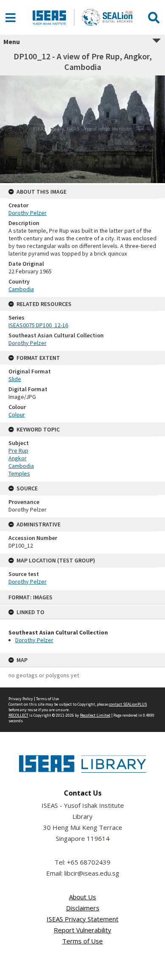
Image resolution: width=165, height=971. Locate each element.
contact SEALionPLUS (128, 704)
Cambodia (21, 289)
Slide (14, 379)
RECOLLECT (18, 715)
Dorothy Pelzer (34, 640)
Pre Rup (18, 450)
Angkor (17, 458)
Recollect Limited (95, 715)
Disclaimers (82, 908)
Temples (19, 473)
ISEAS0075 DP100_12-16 (38, 325)
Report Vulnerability (82, 930)
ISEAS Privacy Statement (82, 919)
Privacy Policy (20, 698)
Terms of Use (47, 698)
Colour (16, 414)
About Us (82, 897)
